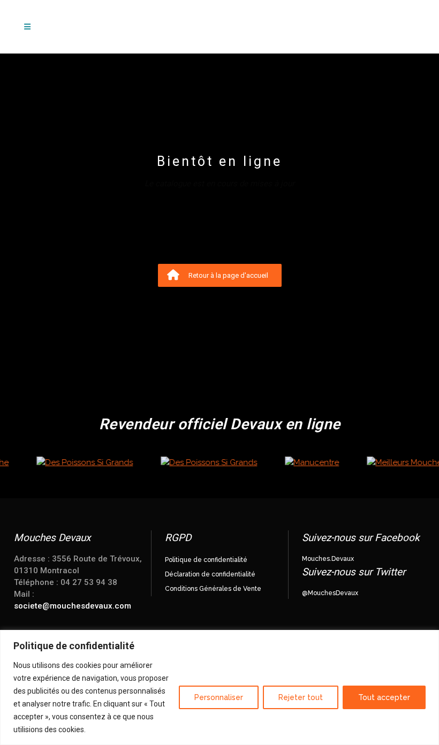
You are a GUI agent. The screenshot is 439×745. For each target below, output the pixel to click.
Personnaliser (218, 697)
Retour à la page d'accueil (228, 275)
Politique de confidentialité (206, 560)
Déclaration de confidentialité (210, 574)
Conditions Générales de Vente (213, 588)
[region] (219, 687)
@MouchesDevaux (330, 593)
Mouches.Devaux (328, 558)
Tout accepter (384, 697)
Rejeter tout (300, 697)
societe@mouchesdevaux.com (72, 606)
